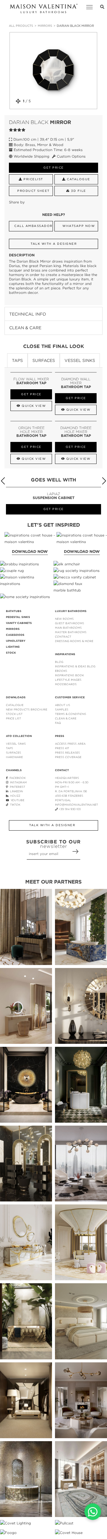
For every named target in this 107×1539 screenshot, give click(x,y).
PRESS (59, 736)
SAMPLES (61, 709)
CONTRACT (63, 636)
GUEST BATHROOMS (69, 623)
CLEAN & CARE (65, 718)
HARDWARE (14, 757)
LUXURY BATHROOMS (70, 611)
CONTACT (62, 770)
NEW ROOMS (64, 618)
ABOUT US (62, 705)
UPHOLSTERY (15, 640)
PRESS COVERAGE (68, 757)
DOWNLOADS (16, 697)
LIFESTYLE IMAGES (68, 679)
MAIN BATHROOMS (68, 627)
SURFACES (13, 752)
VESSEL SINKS (16, 743)
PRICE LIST (13, 718)
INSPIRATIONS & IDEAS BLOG (75, 666)
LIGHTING (13, 646)
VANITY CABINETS (19, 623)
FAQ (58, 722)
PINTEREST (16, 786)
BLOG (59, 662)
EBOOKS (61, 670)
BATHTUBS (13, 611)
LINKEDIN (15, 791)
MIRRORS (45, 25)
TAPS (9, 748)
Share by (17, 202)
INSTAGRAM (17, 782)
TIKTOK (14, 804)
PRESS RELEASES (67, 752)
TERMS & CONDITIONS (70, 714)
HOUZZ (14, 795)
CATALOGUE (14, 705)
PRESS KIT (62, 748)
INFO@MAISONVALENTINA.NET (76, 804)
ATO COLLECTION (19, 736)
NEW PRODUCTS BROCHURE (26, 709)
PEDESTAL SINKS (18, 617)
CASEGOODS (15, 634)
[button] (104, 480)
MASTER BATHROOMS (70, 632)
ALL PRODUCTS (21, 25)
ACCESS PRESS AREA (70, 743)
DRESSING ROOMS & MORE (74, 641)
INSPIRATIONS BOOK (69, 675)
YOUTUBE (16, 800)
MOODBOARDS (66, 684)
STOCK (11, 652)
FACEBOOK (17, 777)
